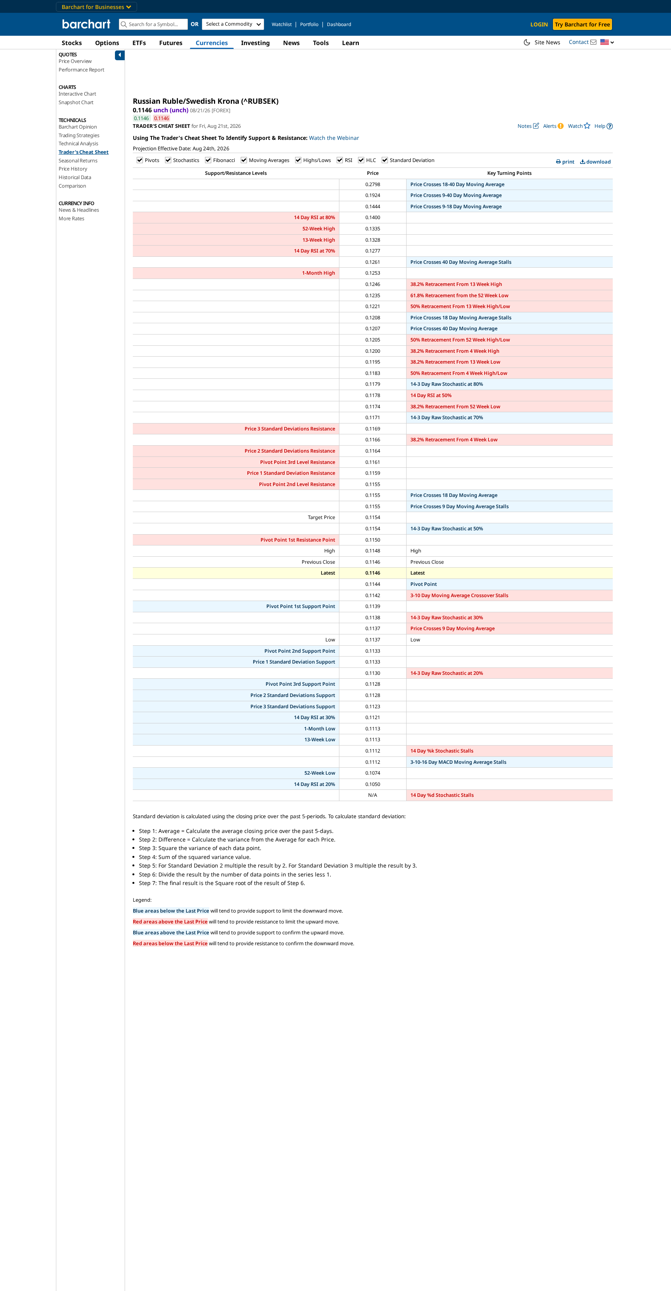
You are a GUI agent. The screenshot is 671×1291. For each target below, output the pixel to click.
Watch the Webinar (334, 137)
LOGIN (539, 24)
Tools (321, 42)
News (291, 42)
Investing (255, 42)
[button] (607, 42)
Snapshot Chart (76, 102)
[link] (604, 126)
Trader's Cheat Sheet (84, 151)
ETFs (139, 42)
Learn (350, 42)
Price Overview (75, 60)
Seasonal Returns (78, 160)
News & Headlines (79, 209)
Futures (171, 42)
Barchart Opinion (78, 126)
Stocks (72, 42)
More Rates (71, 218)
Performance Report (81, 69)
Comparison (72, 185)
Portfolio (309, 24)
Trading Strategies (79, 135)
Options (107, 42)
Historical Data (75, 177)
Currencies (212, 42)
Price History (73, 168)
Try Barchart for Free (582, 24)
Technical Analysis (78, 143)
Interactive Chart (77, 93)
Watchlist (282, 24)
